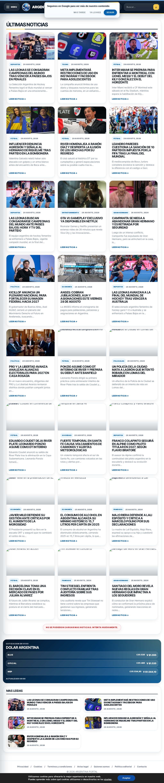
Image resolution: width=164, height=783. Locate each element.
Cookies (38, 766)
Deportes (15, 64)
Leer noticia (16, 99)
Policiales (119, 361)
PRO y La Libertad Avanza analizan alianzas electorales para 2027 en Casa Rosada (29, 371)
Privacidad (22, 766)
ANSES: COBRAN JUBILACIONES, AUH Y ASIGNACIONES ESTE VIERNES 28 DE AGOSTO (81, 297)
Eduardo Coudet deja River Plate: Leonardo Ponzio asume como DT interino (30, 444)
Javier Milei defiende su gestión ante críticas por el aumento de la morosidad (29, 519)
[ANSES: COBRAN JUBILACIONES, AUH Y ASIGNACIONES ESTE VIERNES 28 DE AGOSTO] (82, 268)
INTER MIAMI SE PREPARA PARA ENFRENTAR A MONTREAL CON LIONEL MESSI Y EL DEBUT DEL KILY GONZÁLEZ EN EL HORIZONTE (133, 76)
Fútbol (117, 64)
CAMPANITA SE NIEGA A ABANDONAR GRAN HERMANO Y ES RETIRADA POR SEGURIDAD (133, 222)
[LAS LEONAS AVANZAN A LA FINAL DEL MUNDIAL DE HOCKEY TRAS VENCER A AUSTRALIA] (133, 268)
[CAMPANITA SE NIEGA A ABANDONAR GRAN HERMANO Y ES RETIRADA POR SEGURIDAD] (133, 194)
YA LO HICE (95, 12)
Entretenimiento (70, 213)
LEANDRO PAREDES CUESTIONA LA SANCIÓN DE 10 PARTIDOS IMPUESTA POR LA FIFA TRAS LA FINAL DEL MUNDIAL (133, 150)
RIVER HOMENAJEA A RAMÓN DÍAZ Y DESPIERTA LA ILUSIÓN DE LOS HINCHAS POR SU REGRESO (80, 148)
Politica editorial (123, 766)
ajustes (107, 779)
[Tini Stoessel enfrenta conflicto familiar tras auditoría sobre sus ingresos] (82, 562)
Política (15, 287)
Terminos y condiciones (59, 766)
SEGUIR (110, 12)
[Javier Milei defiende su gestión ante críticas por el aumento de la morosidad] (30, 491)
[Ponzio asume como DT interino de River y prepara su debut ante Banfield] (82, 342)
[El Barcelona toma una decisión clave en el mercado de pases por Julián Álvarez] (30, 562)
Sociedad (66, 435)
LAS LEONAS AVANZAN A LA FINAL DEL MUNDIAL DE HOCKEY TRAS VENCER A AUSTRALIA (131, 297)
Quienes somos (102, 766)
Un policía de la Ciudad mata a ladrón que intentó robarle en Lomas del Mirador (133, 371)
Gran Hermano (121, 213)
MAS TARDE (80, 12)
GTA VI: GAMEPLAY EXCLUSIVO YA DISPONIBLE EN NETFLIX (81, 219)
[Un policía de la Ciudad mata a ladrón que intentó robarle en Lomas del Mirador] (133, 342)
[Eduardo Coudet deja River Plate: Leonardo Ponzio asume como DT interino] (30, 416)
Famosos (118, 509)
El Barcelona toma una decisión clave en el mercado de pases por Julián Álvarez (27, 590)
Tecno (65, 64)
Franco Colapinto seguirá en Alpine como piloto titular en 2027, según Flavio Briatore (133, 445)
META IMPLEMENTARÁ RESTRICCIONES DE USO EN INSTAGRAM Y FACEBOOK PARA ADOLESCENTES (79, 74)
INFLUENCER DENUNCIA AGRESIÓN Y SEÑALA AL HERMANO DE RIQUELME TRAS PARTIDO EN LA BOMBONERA (30, 148)
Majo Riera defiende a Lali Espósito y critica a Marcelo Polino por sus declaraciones (132, 519)
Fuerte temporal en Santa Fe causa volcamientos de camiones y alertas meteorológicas (81, 445)
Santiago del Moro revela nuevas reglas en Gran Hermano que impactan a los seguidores (132, 590)
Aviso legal (83, 766)
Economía (67, 287)
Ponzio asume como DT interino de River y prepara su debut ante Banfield (81, 370)
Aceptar (126, 777)
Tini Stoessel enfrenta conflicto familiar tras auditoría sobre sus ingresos (79, 590)
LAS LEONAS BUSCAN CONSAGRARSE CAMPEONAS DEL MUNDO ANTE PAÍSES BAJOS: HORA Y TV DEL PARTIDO (29, 224)
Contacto (142, 766)
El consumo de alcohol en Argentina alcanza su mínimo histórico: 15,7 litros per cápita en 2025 (81, 519)
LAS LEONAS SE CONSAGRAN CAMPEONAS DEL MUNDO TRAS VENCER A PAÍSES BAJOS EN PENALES (30, 74)
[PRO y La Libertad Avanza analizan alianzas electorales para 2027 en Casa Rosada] (30, 342)
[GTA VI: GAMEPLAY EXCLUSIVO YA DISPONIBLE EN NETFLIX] (82, 194)
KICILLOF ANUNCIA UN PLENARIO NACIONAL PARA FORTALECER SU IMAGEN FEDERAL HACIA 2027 (27, 297)
